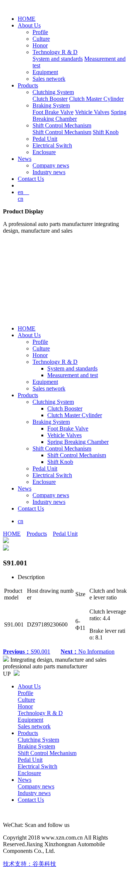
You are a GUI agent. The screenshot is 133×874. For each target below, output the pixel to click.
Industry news (49, 172)
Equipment (45, 72)
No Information (88, 651)
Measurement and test (72, 375)
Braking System (51, 105)
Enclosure (44, 152)
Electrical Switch (52, 145)
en (23, 192)
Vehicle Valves (92, 112)
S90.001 (26, 651)
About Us (29, 25)
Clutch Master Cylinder (96, 99)
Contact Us (31, 179)
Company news (51, 165)
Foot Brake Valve (53, 112)
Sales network (49, 79)
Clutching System (53, 92)
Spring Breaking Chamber (78, 442)
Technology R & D (55, 52)
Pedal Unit (45, 139)
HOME (26, 19)
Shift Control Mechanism (62, 125)
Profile (40, 32)
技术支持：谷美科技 (29, 864)
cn (20, 199)
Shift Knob (106, 132)
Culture (41, 39)
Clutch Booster (50, 99)
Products (28, 85)
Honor (40, 45)
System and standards (58, 59)
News (24, 159)
